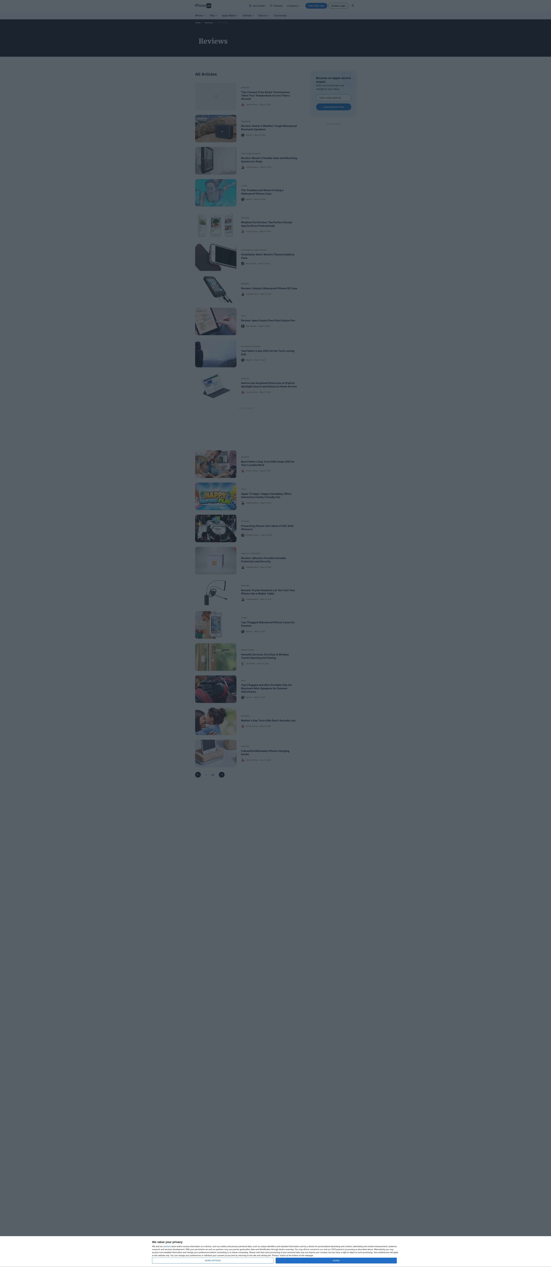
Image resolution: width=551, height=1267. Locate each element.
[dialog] (275, 1251)
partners (167, 1246)
